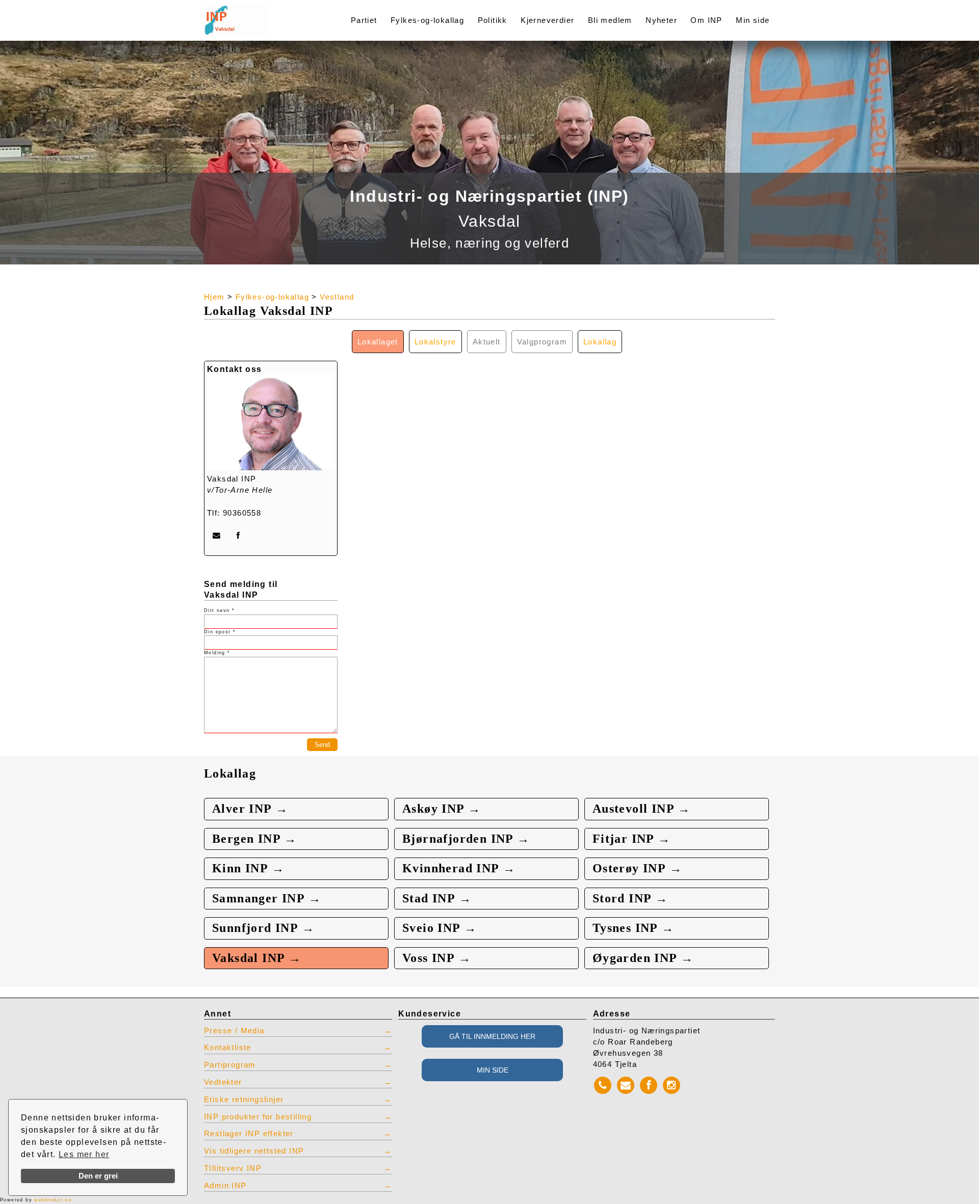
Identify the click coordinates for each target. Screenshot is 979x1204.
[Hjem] (261, 14)
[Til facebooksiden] (238, 535)
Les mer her (84, 1154)
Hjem (214, 297)
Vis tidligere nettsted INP (254, 1151)
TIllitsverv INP (233, 1168)
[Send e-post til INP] (216, 535)
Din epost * (220, 631)
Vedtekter (223, 1082)
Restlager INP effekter (249, 1134)
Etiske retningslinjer (244, 1099)
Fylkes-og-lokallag (427, 20)
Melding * (217, 652)
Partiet (364, 20)
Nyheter (661, 20)
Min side (752, 20)
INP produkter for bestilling (258, 1117)
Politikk (492, 20)
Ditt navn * (219, 610)
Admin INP (225, 1186)
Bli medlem (610, 20)
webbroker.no (52, 1199)
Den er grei (98, 1176)
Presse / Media (234, 1031)
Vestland (337, 297)
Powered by (35, 1199)
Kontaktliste (227, 1048)
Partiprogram (230, 1065)
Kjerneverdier (547, 20)
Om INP (706, 20)
